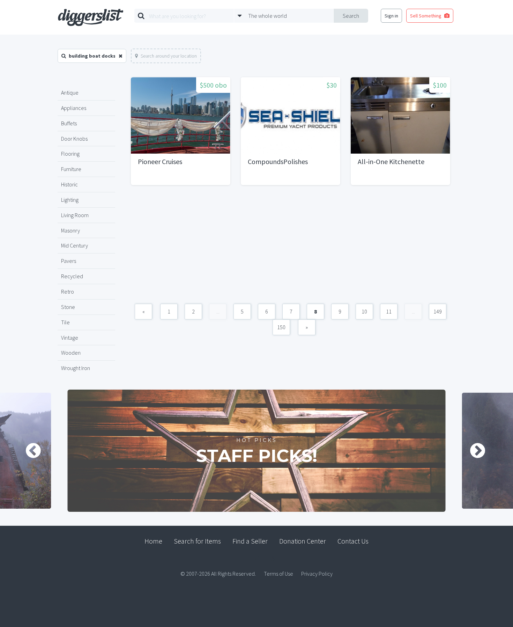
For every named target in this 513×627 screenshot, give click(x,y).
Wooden (71, 352)
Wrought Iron (75, 367)
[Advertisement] (290, 248)
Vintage (69, 337)
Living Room (75, 215)
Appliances (73, 107)
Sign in (391, 16)
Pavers (68, 260)
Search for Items (197, 541)
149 (437, 311)
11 (389, 311)
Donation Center (302, 541)
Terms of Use (278, 573)
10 (364, 311)
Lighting (70, 199)
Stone (68, 306)
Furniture (71, 168)
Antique (70, 92)
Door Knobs (74, 138)
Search (351, 15)
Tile (65, 322)
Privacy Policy (317, 573)
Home (153, 541)
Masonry (70, 230)
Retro (67, 291)
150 (281, 327)
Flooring (70, 153)
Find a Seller (250, 541)
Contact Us (353, 541)
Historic (69, 184)
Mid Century (74, 245)
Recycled (72, 276)
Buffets (69, 123)
